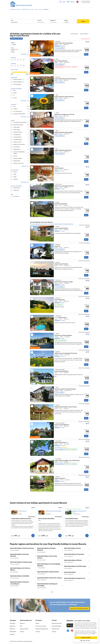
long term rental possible (21, 113)
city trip (21, 155)
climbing (21, 179)
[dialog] (86, 630)
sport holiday (21, 146)
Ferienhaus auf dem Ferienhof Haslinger (65, 389)
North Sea (12, 623)
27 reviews (63, 45)
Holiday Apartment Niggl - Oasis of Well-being (66, 460)
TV (21, 95)
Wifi (21, 90)
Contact (38, 631)
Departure (53, 20)
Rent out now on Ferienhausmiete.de (79, 608)
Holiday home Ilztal (59, 478)
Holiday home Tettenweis (61, 264)
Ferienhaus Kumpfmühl (60, 203)
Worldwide (13, 631)
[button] (85, 640)
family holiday (21, 129)
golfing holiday (21, 160)
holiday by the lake (21, 132)
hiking (21, 176)
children (21, 108)
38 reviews (63, 356)
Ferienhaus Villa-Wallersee (61, 424)
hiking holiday (21, 149)
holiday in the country (21, 163)
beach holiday (21, 127)
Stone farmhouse (59, 168)
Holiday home (21, 187)
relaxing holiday (21, 134)
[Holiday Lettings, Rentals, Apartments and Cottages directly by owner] (21, 5)
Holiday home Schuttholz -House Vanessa (65, 407)
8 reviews (63, 188)
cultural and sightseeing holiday (21, 152)
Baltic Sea (12, 626)
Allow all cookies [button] (85, 637)
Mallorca (12, 629)
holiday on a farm (21, 142)
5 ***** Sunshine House (60, 317)
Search (83, 21)
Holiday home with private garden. (63, 43)
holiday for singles (21, 158)
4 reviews (63, 170)
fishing (21, 171)
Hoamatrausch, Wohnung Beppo (63, 335)
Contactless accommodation (21, 122)
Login (64, 1)
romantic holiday (21, 137)
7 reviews (63, 231)
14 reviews (63, 320)
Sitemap (12, 634)
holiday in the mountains (21, 144)
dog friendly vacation (21, 124)
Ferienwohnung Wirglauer (61, 371)
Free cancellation (21, 84)
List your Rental (85, 1)
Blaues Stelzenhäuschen (61, 61)
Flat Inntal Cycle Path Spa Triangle (63, 281)
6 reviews (63, 338)
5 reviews (63, 302)
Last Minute (21, 196)
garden (21, 92)
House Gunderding (59, 299)
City (12, 20)
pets (21, 106)
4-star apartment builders (61, 228)
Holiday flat (21, 190)
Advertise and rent (57, 623)
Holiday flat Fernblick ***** (61, 442)
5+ (23, 59)
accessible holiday (21, 139)
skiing (21, 174)
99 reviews (63, 445)
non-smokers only (21, 111)
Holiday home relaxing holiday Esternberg (65, 353)
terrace (21, 97)
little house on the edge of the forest (64, 186)
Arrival (39, 20)
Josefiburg (57, 246)
